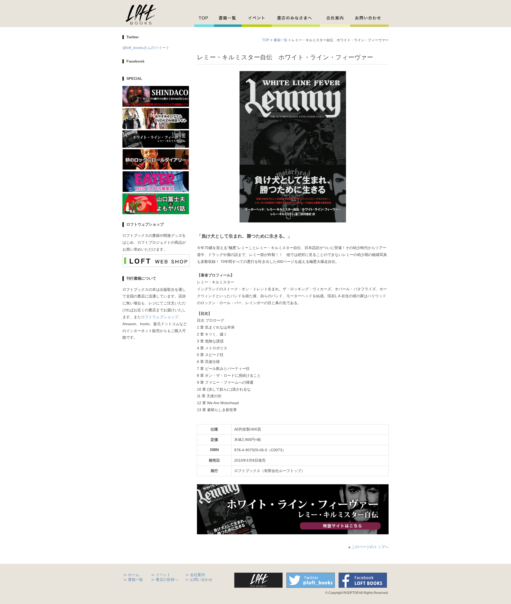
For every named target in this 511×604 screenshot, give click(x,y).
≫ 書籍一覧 (133, 580)
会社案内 (335, 18)
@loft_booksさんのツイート (146, 48)
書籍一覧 (228, 18)
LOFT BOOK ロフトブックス (140, 14)
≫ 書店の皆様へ (164, 580)
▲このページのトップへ (368, 547)
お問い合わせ (369, 18)
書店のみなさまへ (296, 18)
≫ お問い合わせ (198, 580)
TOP (204, 18)
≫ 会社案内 (195, 575)
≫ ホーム (131, 575)
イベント (257, 18)
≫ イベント (161, 575)
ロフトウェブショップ (159, 317)
